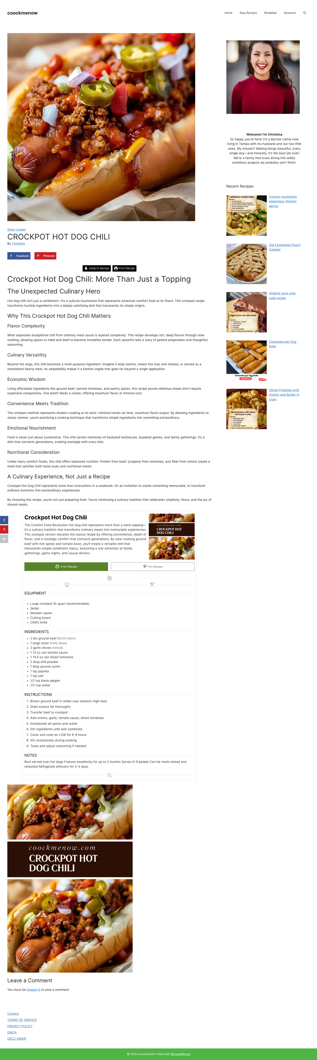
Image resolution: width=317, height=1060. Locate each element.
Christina (18, 243)
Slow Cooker (16, 229)
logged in (33, 990)
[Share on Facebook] (4, 520)
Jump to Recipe (98, 268)
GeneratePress (180, 1054)
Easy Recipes (248, 13)
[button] (305, 12)
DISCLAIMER (16, 1039)
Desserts (290, 13)
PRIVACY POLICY (19, 1026)
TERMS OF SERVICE (22, 1020)
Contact (13, 1014)
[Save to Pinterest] (4, 529)
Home (228, 13)
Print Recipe (126, 268)
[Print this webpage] (4, 539)
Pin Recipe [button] (155, 566)
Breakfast (270, 13)
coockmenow (22, 13)
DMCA (12, 1032)
